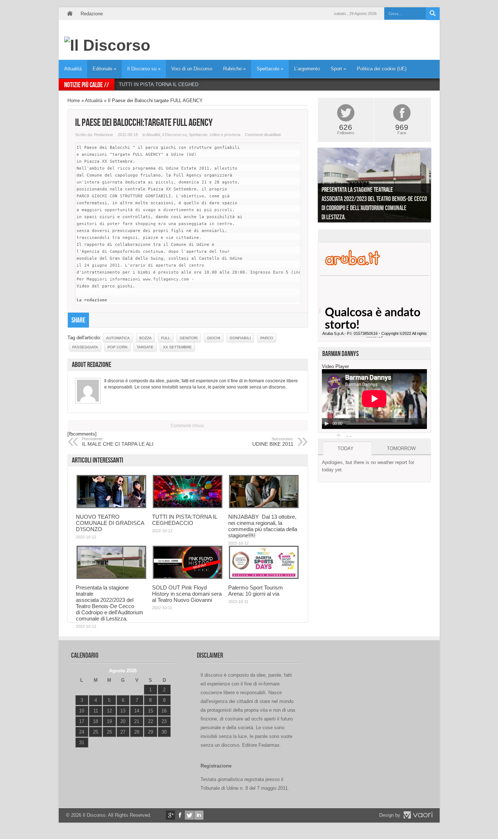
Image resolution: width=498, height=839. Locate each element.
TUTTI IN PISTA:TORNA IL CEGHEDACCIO (166, 84)
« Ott (80, 751)
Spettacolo (270, 68)
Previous (312, 186)
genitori (189, 338)
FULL (165, 338)
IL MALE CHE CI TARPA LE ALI (117, 442)
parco (266, 338)
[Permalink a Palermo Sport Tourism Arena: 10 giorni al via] (264, 577)
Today (346, 448)
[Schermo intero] (349, 435)
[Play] (327, 423)
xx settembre (177, 347)
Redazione (92, 13)
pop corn (117, 347)
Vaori (417, 815)
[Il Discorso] (107, 45)
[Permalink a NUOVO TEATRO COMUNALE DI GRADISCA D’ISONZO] (111, 506)
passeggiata (85, 347)
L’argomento (307, 68)
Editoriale (104, 68)
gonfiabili (240, 338)
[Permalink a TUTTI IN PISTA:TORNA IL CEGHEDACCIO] (187, 506)
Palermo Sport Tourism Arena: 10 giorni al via (255, 590)
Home (69, 13)
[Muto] (339, 435)
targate (145, 347)
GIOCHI (213, 338)
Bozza (145, 338)
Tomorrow (401, 448)
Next (436, 186)
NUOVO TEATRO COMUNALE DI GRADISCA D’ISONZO (110, 523)
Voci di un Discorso (191, 68)
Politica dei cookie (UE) (381, 68)
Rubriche (234, 68)
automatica (118, 338)
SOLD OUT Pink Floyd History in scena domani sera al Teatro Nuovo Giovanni (187, 593)
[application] (374, 399)
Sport (338, 68)
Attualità (73, 68)
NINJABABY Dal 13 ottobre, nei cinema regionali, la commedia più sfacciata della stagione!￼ (262, 526)
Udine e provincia (225, 134)
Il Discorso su (143, 68)
